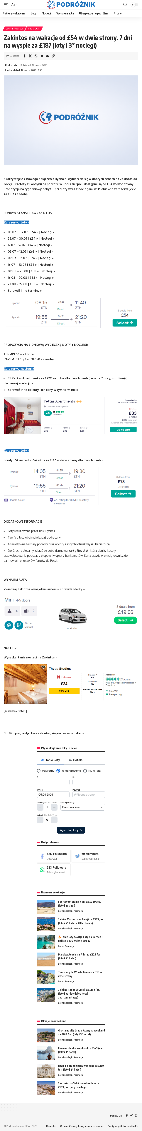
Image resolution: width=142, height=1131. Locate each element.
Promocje (34, 29)
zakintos (79, 733)
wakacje (68, 733)
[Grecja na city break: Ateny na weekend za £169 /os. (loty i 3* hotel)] (46, 1035)
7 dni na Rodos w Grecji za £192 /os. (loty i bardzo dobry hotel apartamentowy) (79, 993)
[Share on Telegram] (41, 56)
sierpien (57, 733)
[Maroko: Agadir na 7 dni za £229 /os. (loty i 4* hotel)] (46, 959)
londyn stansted (40, 733)
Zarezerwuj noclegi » (19, 368)
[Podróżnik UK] (71, 4)
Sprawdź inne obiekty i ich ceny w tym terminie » (43, 390)
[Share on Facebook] (24, 56)
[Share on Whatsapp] (35, 56)
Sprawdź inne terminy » (25, 290)
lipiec (17, 733)
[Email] (47, 56)
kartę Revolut (78, 550)
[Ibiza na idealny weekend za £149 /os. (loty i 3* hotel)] (46, 1053)
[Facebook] (54, 856)
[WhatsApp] (54, 869)
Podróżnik (11, 65)
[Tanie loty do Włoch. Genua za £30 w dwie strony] (46, 977)
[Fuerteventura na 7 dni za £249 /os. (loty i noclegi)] (46, 907)
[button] (7, 4)
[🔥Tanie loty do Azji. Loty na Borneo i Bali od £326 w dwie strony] (46, 942)
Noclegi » (48, 232)
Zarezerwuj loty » (16, 222)
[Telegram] (88, 856)
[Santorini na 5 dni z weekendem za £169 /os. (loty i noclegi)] (46, 1088)
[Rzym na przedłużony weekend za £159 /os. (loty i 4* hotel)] (46, 1071)
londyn (26, 733)
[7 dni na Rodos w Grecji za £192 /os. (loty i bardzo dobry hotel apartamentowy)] (46, 995)
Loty (60, 946)
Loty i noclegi (14, 29)
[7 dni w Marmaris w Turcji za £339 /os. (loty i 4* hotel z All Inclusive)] (46, 924)
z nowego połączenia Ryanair (45, 179)
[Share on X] (30, 56)
